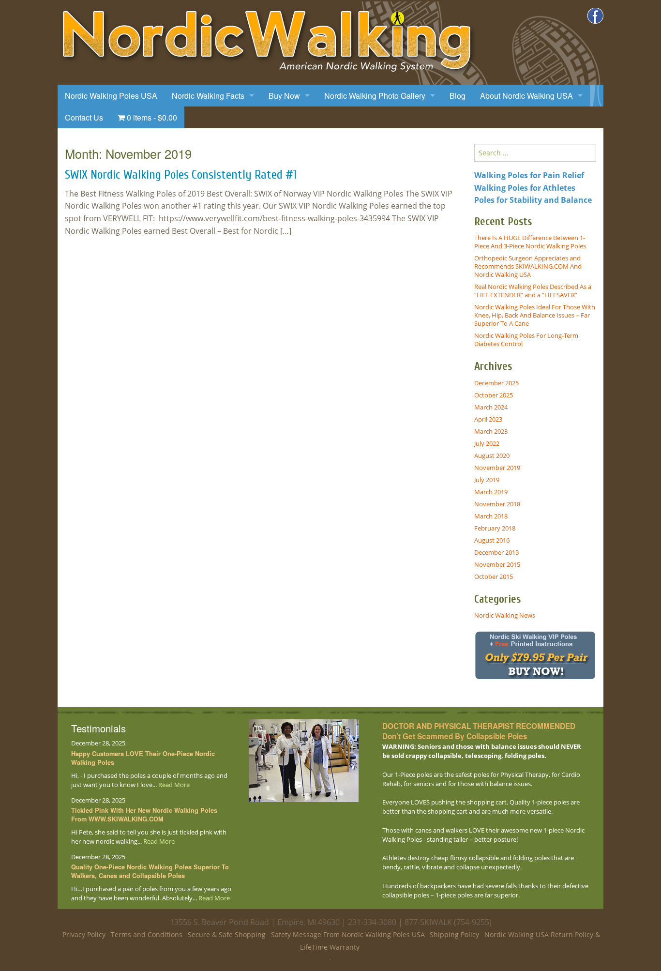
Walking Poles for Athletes (524, 187)
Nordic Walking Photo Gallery (374, 95)
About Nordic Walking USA (526, 95)
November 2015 (497, 564)
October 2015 (493, 576)
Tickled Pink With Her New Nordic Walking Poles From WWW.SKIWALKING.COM (144, 814)
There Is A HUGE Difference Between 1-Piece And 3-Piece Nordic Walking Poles (530, 241)
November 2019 (497, 467)
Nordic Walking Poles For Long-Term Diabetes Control (526, 339)
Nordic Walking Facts (208, 95)
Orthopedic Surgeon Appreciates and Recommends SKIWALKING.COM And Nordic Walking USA (528, 266)
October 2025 (493, 395)
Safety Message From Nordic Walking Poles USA (348, 934)
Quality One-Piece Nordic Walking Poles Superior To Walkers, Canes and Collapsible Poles (150, 871)
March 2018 (491, 516)
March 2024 (491, 407)
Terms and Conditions (146, 934)
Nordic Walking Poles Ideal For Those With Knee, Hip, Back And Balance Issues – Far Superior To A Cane (534, 315)
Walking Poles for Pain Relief (529, 175)
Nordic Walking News (504, 615)
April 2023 (488, 419)
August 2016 (492, 540)
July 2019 (486, 479)
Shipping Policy (454, 934)
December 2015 (496, 552)
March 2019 (491, 491)
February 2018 (494, 528)
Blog (458, 95)
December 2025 (496, 383)
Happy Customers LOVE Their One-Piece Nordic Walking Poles (143, 758)
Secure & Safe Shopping (227, 934)
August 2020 (492, 455)
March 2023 (491, 431)
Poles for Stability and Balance (533, 200)
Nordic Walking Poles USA (111, 95)
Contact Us (84, 117)
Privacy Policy (83, 934)
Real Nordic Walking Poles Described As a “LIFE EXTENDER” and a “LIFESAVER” (532, 290)
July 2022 (486, 443)
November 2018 (497, 504)
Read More (174, 784)
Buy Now (284, 95)
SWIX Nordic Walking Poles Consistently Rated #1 (181, 174)
